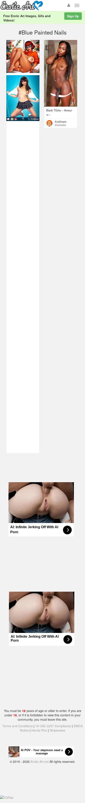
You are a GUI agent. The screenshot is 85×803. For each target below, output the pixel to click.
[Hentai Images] (22, 56)
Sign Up (73, 16)
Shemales (60, 125)
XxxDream (60, 121)
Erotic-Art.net (40, 761)
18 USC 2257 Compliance (53, 726)
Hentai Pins (39, 730)
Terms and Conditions (17, 726)
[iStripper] (22, 97)
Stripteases (57, 730)
